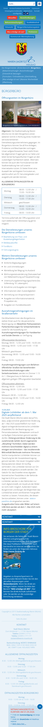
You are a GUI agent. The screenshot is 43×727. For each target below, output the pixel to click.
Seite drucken (21, 619)
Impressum (36, 8)
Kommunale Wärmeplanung (22, 36)
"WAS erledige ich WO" (20, 589)
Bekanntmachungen (13, 22)
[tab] (21, 517)
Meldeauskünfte (10, 242)
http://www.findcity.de (14, 551)
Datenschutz (28, 11)
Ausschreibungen (27, 18)
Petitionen (33, 32)
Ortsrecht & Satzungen (12, 73)
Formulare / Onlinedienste (13, 76)
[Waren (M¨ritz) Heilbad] (21, 49)
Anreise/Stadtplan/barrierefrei (20, 8)
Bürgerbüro (36, 68)
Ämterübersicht (24, 68)
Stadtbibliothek (33, 22)
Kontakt (37, 11)
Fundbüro (7, 246)
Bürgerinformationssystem (28, 27)
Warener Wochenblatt (29, 79)
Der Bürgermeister (9, 68)
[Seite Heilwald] (21, 61)
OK (40, 707)
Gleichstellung (30, 76)
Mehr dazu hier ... (19, 724)
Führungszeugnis (10, 250)
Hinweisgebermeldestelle (13, 11)
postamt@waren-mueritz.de (21, 638)
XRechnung (7, 82)
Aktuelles (12, 18)
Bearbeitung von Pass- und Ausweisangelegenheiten (15, 238)
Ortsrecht (9, 27)
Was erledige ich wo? (15, 32)
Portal (6, 8)
